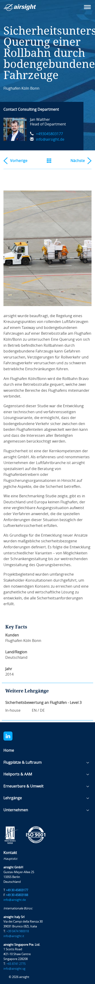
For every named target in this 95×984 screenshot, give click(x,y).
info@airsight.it (13, 936)
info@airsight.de (50, 139)
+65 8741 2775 (16, 964)
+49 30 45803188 (17, 895)
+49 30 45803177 (17, 890)
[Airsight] (26, 9)
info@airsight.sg (14, 968)
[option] (47, 248)
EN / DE (38, 710)
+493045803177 (49, 134)
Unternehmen (15, 810)
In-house (13, 710)
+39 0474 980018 (17, 931)
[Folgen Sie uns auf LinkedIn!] (11, 736)
